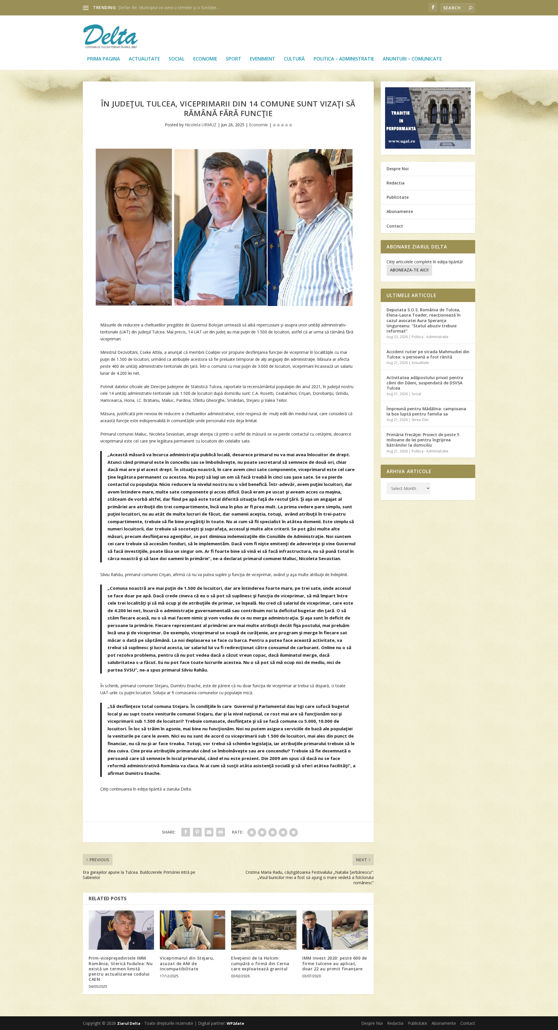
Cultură (294, 59)
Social (177, 59)
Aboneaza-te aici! (409, 270)
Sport (233, 59)
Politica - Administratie (430, 336)
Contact (395, 226)
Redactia (396, 183)
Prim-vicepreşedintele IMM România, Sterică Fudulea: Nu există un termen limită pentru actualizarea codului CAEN (121, 968)
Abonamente (400, 211)
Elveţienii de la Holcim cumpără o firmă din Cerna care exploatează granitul (260, 963)
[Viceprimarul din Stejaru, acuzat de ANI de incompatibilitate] (192, 930)
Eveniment (262, 59)
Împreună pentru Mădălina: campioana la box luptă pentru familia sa (426, 411)
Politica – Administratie (344, 59)
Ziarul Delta (128, 1023)
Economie (205, 59)
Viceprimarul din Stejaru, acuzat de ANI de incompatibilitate (187, 963)
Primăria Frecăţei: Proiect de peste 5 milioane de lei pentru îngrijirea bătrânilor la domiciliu (423, 440)
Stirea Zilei (420, 419)
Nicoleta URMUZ (201, 124)
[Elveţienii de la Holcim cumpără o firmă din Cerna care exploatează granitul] (263, 930)
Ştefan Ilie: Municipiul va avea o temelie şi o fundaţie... (168, 7)
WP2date (235, 1023)
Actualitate (144, 59)
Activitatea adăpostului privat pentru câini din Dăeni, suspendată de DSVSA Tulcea (425, 383)
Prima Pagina (103, 59)
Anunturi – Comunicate (412, 59)
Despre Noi (398, 168)
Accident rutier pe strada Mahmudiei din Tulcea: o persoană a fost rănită (428, 354)
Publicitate (398, 197)
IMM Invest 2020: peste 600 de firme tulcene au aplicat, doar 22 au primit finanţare (334, 963)
